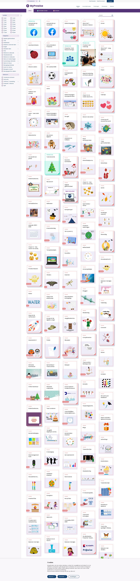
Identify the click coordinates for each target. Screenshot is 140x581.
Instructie (6, 79)
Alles (29, 11)
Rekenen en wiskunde (9, 57)
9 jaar (5, 24)
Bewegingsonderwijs (9, 65)
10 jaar (14, 24)
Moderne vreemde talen (10, 44)
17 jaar (5, 32)
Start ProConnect (101, 1)
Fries (5, 51)
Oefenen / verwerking (9, 81)
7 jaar (5, 22)
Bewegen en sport (8, 69)
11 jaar (5, 26)
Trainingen (96, 6)
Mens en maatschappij (9, 59)
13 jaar (5, 28)
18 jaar (14, 32)
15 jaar (5, 30)
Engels (5, 46)
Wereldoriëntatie (8, 55)
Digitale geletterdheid (9, 38)
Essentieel (61, 576)
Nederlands (6, 42)
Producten (104, 6)
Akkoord (51, 576)
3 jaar (5, 18)
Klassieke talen (7, 48)
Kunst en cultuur (8, 67)
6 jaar (13, 20)
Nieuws (112, 6)
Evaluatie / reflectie (9, 83)
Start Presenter (92, 1)
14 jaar (14, 28)
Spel (5, 85)
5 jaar (5, 20)
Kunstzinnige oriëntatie (9, 61)
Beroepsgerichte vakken (10, 71)
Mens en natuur (8, 63)
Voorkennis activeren (9, 77)
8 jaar (13, 22)
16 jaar (14, 30)
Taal (5, 40)
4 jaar (13, 18)
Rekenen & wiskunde (9, 53)
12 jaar (13, 26)
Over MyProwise (86, 6)
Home (78, 6)
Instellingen (73, 576)
